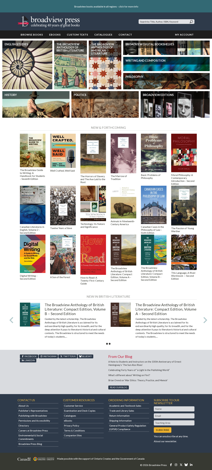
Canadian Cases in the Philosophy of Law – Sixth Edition (152, 229)
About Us (23, 405)
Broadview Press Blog (30, 443)
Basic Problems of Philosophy (150, 176)
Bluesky (87, 356)
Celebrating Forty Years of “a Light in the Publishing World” (139, 370)
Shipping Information (120, 420)
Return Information (119, 415)
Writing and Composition (145, 60)
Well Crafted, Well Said (62, 170)
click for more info (128, 6)
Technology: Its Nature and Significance (92, 225)
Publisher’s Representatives (33, 410)
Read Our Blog (118, 387)
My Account (184, 34)
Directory (23, 425)
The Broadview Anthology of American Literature (102, 49)
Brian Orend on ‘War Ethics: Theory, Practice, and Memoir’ (138, 380)
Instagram (49, 356)
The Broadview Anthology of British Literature (70, 47)
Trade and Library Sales (121, 410)
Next (205, 320)
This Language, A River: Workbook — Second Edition (183, 275)
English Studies (16, 44)
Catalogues (103, 34)
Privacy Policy (71, 425)
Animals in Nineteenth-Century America (123, 223)
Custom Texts (77, 34)
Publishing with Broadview (32, 415)
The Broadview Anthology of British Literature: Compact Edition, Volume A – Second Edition (121, 274)
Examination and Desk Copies (79, 410)
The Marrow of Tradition (119, 177)
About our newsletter (165, 441)
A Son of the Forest (60, 277)
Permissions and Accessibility (34, 420)
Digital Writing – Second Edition (29, 277)
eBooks (55, 34)
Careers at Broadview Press (33, 430)
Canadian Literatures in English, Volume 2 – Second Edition (32, 229)
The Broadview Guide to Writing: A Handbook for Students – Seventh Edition (32, 174)
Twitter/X (69, 356)
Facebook (30, 356)
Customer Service (73, 405)
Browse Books (32, 34)
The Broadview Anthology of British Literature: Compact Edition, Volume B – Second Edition (151, 273)
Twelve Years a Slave (61, 228)
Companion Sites (73, 435)
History (11, 95)
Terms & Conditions (74, 430)
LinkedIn (29, 360)
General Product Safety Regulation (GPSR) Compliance (127, 427)
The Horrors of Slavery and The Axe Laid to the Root (92, 179)
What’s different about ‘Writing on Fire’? (129, 375)
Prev (11, 320)
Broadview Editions (158, 95)
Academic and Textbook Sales (125, 405)
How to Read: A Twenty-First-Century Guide (92, 280)
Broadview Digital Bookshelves (150, 44)
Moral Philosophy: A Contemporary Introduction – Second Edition (182, 179)
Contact (125, 34)
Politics (80, 95)
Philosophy (134, 76)
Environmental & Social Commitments (30, 437)
